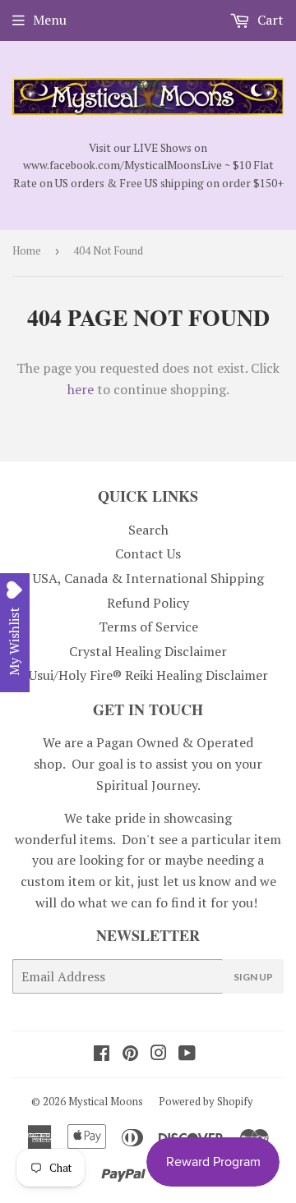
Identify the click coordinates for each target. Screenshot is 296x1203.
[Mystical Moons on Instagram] (158, 1054)
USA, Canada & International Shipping (148, 578)
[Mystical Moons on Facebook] (101, 1054)
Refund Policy (148, 603)
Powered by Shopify (206, 1101)
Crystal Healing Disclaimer (148, 651)
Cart (269, 20)
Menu (50, 20)
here (80, 389)
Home (26, 250)
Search (148, 530)
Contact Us (148, 553)
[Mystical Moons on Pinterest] (130, 1054)
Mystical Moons (105, 1101)
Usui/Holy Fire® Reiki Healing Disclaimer (148, 675)
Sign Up (253, 977)
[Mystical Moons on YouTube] (187, 1054)
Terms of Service (148, 627)
